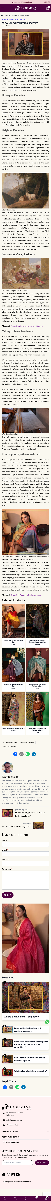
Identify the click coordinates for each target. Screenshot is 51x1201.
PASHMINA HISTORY (9, 747)
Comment (7, 869)
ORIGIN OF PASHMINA (28, 743)
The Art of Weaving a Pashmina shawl (26, 595)
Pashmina (22, 19)
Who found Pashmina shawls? (20, 15)
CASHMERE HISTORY (10, 743)
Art (5, 19)
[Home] (2, 15)
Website (5, 859)
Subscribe (42, 1162)
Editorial (7, 15)
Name (5, 840)
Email (5, 850)
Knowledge (12, 19)
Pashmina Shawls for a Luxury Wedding (27, 326)
